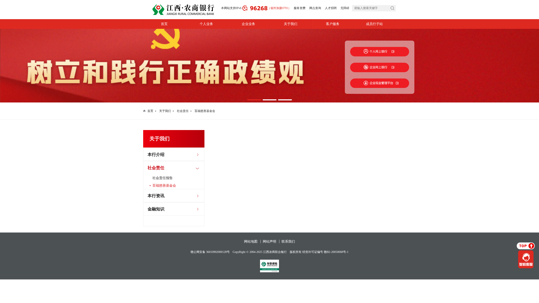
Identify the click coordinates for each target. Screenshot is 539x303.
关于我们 (290, 24)
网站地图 (250, 241)
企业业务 (248, 24)
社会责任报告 (162, 178)
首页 (164, 24)
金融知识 (156, 209)
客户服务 (332, 24)
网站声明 (269, 241)
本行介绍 (156, 154)
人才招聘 (331, 8)
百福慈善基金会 (205, 111)
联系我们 (288, 241)
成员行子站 (374, 24)
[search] (374, 8)
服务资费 (300, 8)
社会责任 (183, 111)
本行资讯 (156, 195)
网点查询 (315, 8)
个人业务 (206, 24)
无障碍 (344, 8)
